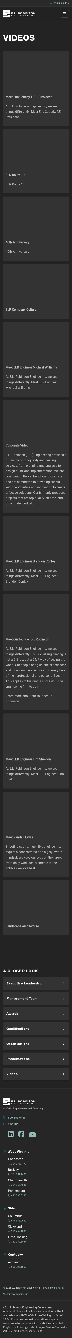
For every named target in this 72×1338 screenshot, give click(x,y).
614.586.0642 (18, 1220)
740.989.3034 (18, 1241)
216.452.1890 (18, 1231)
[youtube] (32, 1135)
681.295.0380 (18, 1195)
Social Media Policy (53, 1287)
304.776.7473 (18, 1164)
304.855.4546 (18, 1185)
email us (13, 1124)
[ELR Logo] (19, 13)
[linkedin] (11, 1134)
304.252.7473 (18, 1174)
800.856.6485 (61, 3)
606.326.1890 (18, 1267)
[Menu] (65, 14)
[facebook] (21, 1134)
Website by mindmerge (15, 1294)
